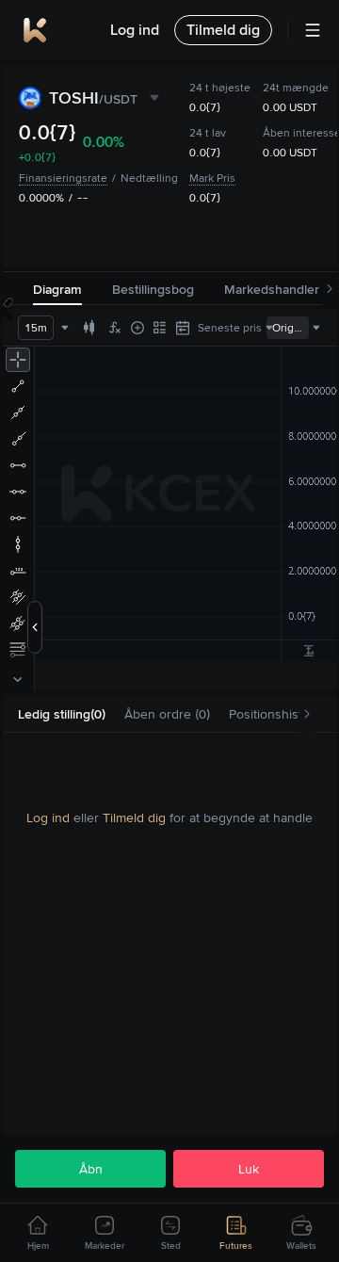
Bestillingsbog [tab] (153, 289)
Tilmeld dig (134, 817)
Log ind (48, 817)
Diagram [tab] (57, 289)
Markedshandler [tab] (271, 289)
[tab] (61, 714)
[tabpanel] (170, 817)
